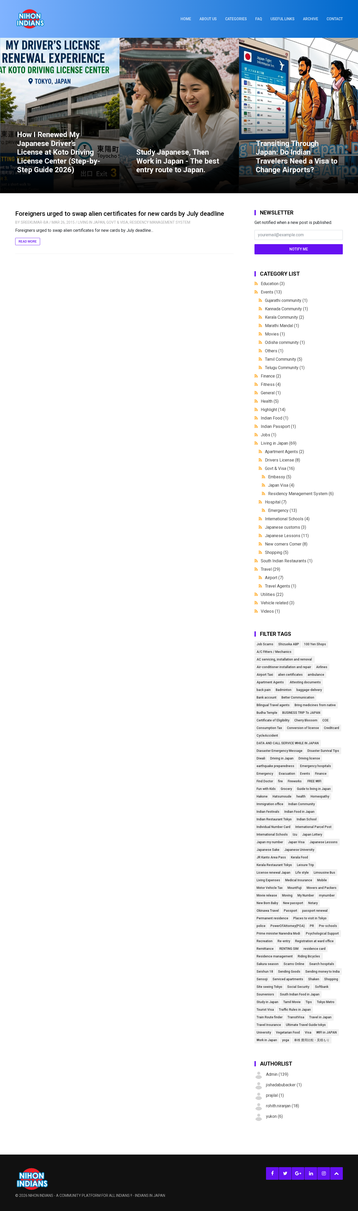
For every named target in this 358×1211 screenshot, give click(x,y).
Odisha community (285, 342)
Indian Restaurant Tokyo (274, 819)
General (271, 392)
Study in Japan (267, 1002)
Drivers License (282, 460)
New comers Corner (286, 544)
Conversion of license (303, 728)
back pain (264, 690)
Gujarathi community (286, 300)
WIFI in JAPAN (326, 1032)
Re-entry (284, 941)
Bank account (266, 697)
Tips (309, 1002)
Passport (290, 911)
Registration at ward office (314, 941)
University (264, 1032)
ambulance (316, 675)
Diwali (261, 758)
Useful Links (282, 19)
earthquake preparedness (276, 766)
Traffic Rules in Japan (295, 1009)
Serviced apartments (288, 979)
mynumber (327, 895)
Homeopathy (320, 796)
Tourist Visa (265, 1009)
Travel (270, 569)
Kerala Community (284, 317)
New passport (293, 903)
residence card (314, 949)
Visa (308, 1032)
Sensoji (262, 979)
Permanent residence (272, 918)
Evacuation (287, 773)
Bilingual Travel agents (273, 705)
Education (273, 283)
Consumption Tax (269, 728)
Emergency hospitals (315, 766)
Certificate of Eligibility (273, 720)
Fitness (271, 384)
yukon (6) (274, 1116)
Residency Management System (160, 222)
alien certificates (290, 675)
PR (312, 926)
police (261, 926)
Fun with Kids (266, 789)
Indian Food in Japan (299, 812)
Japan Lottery (312, 834)
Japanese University (299, 850)
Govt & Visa (117, 222)
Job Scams (265, 644)
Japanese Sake (268, 850)
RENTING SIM (289, 949)
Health (270, 401)
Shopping (276, 552)
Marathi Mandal (282, 325)
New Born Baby (267, 903)
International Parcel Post (313, 827)
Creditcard (331, 728)
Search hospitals (321, 964)
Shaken (313, 979)
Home (186, 19)
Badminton (283, 690)
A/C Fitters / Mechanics (274, 652)
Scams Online (294, 964)
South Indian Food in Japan (299, 994)
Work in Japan (267, 1040)
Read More (28, 241)
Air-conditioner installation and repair (284, 667)
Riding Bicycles (309, 956)
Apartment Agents (284, 451)
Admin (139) (277, 1074)
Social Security (298, 987)
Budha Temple (267, 713)
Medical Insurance (298, 880)
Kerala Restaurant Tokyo (274, 865)
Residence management (275, 956)
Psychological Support (322, 933)
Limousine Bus (324, 872)
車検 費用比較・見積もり (311, 1040)
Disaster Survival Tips (323, 751)
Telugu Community (285, 367)
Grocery (286, 789)
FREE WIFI (314, 781)
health (301, 796)
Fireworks (295, 781)
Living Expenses (268, 880)
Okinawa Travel (268, 911)
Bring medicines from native (315, 705)
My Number (305, 895)
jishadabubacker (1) (284, 1084)
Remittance (265, 949)
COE (325, 720)
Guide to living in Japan (314, 789)
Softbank (321, 987)
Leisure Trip (305, 865)
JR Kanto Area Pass (271, 857)
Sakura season (268, 964)
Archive (310, 19)
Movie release (267, 895)
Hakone (262, 796)
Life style (302, 872)
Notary (313, 903)
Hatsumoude (282, 796)
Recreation (265, 941)
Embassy (279, 476)
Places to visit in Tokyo (310, 918)
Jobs (268, 434)
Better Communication (297, 697)
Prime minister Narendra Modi (279, 933)
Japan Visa (281, 485)
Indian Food (274, 418)
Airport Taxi (265, 675)
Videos (270, 611)
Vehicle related (277, 602)
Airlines (321, 667)
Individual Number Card (273, 827)
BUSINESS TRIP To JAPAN (301, 713)
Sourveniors (266, 994)
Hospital (275, 502)
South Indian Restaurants (286, 560)
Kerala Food (299, 857)
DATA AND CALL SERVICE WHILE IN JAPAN (288, 743)
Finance (271, 376)
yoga (285, 1040)
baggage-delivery (309, 690)
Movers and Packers (322, 888)
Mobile (322, 880)
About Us (208, 19)
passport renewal (315, 911)
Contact (335, 19)
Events (271, 292)
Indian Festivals (268, 812)
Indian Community (301, 804)
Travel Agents (280, 586)
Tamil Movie (292, 1002)
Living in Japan (91, 222)
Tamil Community (283, 359)
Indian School (307, 819)
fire (280, 781)
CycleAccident (267, 735)
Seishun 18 (265, 971)
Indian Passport (278, 426)
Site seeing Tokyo (269, 987)
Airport (274, 577)
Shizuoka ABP (288, 644)
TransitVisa (296, 1017)
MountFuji (295, 888)
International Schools (287, 518)
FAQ (258, 19)
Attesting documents (305, 682)
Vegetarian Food (288, 1032)
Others (274, 350)
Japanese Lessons (287, 535)
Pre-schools (328, 926)
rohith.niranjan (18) (282, 1105)
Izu (295, 834)
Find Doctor (265, 781)
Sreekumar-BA (34, 222)
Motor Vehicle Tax (270, 888)
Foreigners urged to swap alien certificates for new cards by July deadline (119, 213)
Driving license (309, 758)
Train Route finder (270, 1017)
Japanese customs (285, 527)
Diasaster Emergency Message (279, 751)
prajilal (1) (275, 1095)
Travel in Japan (320, 1017)
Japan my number (270, 842)
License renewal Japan (273, 872)
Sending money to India (322, 971)
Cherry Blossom (305, 720)
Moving (287, 895)
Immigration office (270, 804)
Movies (275, 334)
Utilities (272, 594)
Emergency (282, 510)
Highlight (273, 409)
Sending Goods (289, 971)
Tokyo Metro (325, 1002)
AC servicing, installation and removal (285, 659)
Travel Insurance (269, 1025)
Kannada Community (286, 308)
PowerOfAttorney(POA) (287, 926)
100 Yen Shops (315, 644)
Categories (236, 19)
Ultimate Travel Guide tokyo (306, 1025)
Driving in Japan (282, 758)
